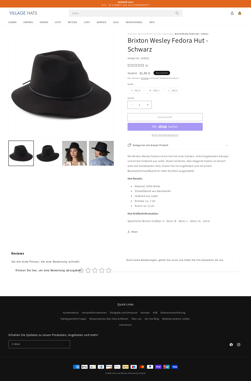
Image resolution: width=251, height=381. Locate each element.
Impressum (125, 324)
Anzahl (131, 98)
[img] (136, 66)
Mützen (72, 22)
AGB (155, 312)
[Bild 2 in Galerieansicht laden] (47, 153)
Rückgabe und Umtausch (124, 312)
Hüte (58, 22)
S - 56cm (137, 91)
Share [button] (134, 231)
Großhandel (134, 22)
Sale (116, 22)
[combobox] (125, 13)
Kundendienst (71, 312)
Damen (13, 22)
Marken (101, 22)
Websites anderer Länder (176, 318)
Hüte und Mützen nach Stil (149, 34)
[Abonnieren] (66, 344)
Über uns (136, 318)
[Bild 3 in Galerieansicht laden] (74, 153)
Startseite (132, 34)
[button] (239, 13)
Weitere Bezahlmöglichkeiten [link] (165, 135)
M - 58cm (156, 91)
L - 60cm (175, 91)
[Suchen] (177, 13)
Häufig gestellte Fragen (73, 318)
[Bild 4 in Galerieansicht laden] (101, 153)
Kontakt (145, 312)
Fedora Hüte (168, 34)
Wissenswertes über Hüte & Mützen (108, 318)
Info (152, 22)
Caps (87, 22)
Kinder (44, 22)
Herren (28, 22)
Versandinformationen (94, 312)
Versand (145, 78)
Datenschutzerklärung (173, 312)
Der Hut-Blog (152, 318)
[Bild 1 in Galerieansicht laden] (21, 153)
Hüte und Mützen (120, 373)
